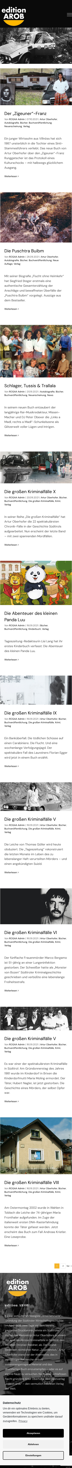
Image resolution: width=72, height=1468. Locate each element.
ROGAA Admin (17, 119)
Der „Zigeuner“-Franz (25, 113)
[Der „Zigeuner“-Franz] (36, 86)
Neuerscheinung (13, 126)
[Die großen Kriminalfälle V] (36, 796)
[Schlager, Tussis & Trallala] (36, 351)
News (50, 395)
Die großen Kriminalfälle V (30, 819)
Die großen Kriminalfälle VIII (31, 1182)
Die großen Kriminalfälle (41, 501)
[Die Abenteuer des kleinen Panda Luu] (36, 583)
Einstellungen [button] (33, 1455)
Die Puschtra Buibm (24, 251)
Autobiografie (11, 122)
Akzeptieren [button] (33, 1433)
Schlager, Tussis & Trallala (30, 386)
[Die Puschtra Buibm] (36, 217)
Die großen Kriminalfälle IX (30, 713)
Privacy (23, 1421)
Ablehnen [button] (33, 1444)
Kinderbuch (34, 628)
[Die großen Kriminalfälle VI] (36, 906)
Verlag (26, 126)
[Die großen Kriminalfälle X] (36, 467)
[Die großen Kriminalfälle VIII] (36, 1145)
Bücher (24, 122)
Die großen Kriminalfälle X (30, 491)
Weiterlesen (10, 176)
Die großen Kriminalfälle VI (30, 932)
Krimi (57, 501)
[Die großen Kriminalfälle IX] (36, 690)
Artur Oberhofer (48, 119)
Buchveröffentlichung (40, 122)
